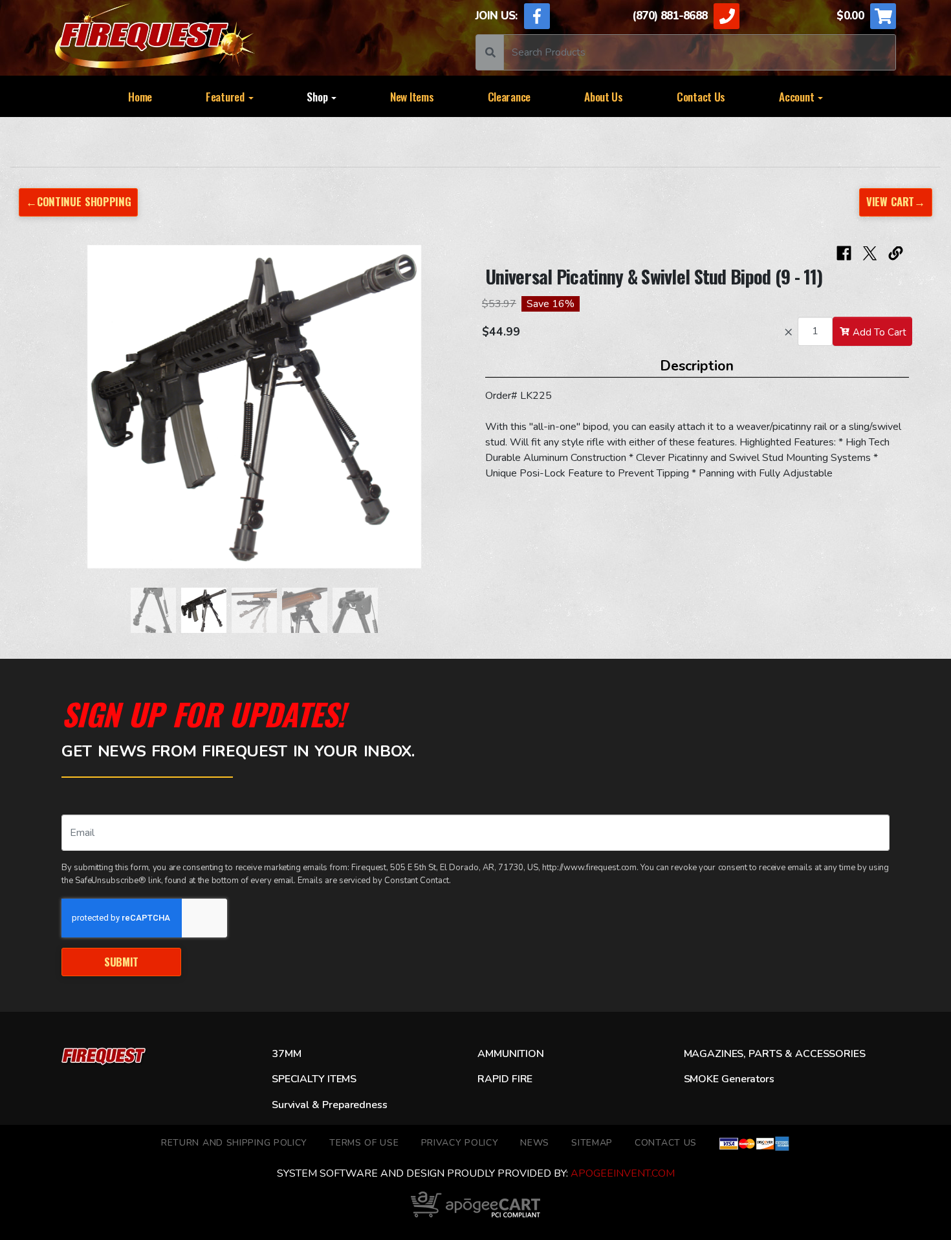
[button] (55, 413)
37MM (286, 1053)
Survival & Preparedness (329, 1104)
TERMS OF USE (364, 1143)
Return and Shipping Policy (234, 1143)
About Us (603, 96)
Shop (318, 96)
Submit (121, 962)
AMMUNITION (510, 1053)
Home (140, 96)
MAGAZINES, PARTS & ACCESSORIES (775, 1053)
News (534, 1143)
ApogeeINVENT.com (623, 1173)
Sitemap (592, 1143)
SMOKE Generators (729, 1079)
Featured (226, 96)
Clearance (509, 96)
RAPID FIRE (504, 1079)
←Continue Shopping (78, 201)
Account (797, 96)
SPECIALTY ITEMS (314, 1079)
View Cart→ (895, 201)
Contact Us (701, 96)
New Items (412, 96)
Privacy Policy (460, 1143)
